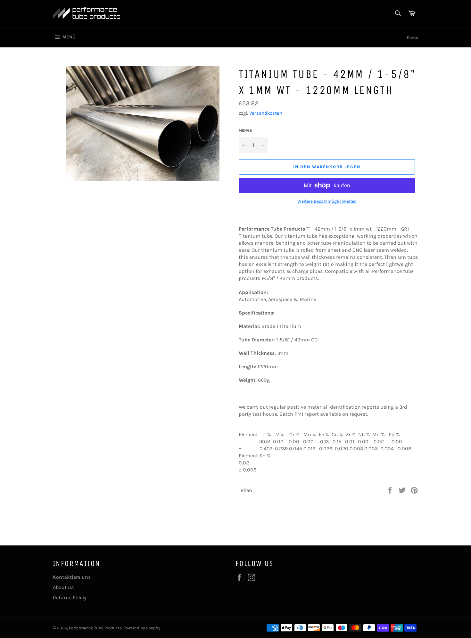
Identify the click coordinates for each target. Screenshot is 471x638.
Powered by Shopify (141, 628)
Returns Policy (70, 597)
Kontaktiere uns (72, 577)
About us (63, 587)
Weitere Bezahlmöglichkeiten (327, 201)
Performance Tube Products (95, 628)
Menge (245, 130)
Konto (412, 37)
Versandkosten (265, 113)
